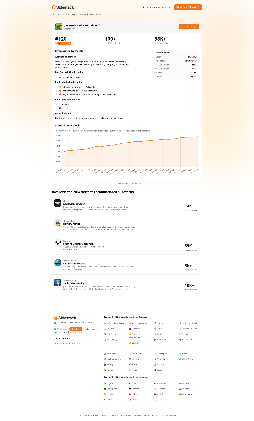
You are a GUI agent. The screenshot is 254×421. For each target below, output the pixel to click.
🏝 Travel (183, 353)
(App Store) (156, 415)
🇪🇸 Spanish (109, 394)
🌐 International (136, 353)
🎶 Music (133, 364)
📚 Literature (135, 359)
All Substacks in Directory (130, 415)
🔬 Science (159, 364)
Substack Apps (76, 329)
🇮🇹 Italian (108, 399)
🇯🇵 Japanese (159, 388)
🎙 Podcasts (159, 359)
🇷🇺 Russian (184, 388)
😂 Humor (108, 370)
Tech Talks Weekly (74, 283)
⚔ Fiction (183, 334)
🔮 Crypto (158, 323)
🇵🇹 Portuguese (110, 388)
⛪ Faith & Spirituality (188, 323)
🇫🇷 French (133, 383)
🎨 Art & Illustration (138, 323)
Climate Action (114, 415)
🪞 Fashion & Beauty (188, 328)
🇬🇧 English (109, 383)
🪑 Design (158, 334)
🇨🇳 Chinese (134, 394)
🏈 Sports (158, 370)
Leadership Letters (74, 263)
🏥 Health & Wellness (113, 359)
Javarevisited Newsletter (81, 25)
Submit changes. (135, 183)
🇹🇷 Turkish (158, 394)
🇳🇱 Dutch (133, 399)
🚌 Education (160, 339)
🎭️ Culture (159, 328)
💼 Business (134, 328)
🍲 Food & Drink (186, 339)
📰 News (133, 370)
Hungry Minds (71, 223)
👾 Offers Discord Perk (114, 323)
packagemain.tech (74, 203)
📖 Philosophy (160, 353)
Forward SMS (146, 415)
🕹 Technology (64, 43)
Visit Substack (187, 26)
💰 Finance (109, 328)
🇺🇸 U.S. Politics (110, 334)
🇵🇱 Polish (158, 399)
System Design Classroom (78, 243)
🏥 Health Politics (111, 353)
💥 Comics (133, 343)
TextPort (165, 415)
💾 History (108, 364)
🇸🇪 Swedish (184, 383)
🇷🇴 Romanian (160, 383)
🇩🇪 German (134, 388)
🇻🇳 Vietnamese (185, 394)
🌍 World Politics (186, 359)
